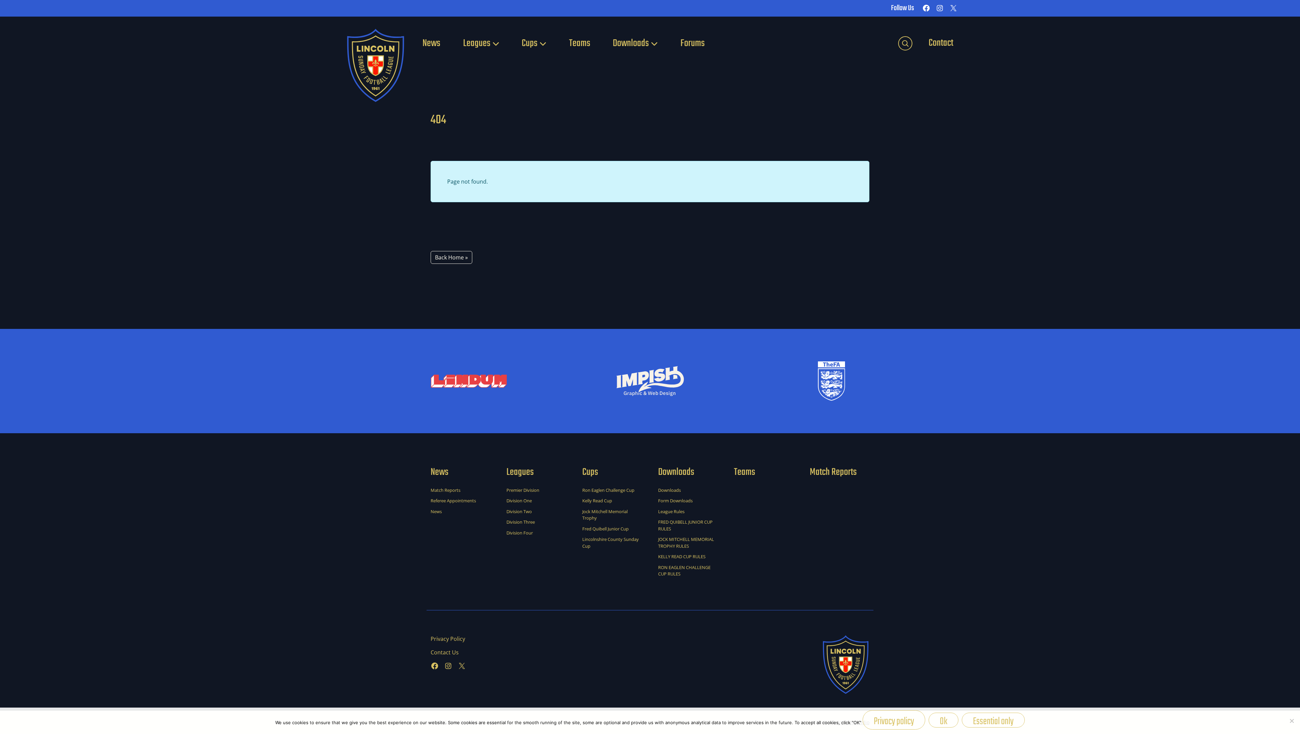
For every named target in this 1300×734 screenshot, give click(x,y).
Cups (530, 43)
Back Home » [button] (451, 257)
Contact (941, 43)
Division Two (519, 511)
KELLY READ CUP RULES (682, 556)
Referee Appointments (453, 501)
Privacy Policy (448, 639)
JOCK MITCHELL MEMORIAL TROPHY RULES (686, 542)
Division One (519, 501)
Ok (943, 721)
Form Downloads (675, 501)
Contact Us (445, 652)
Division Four (519, 533)
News (431, 43)
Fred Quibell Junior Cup (605, 529)
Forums (692, 43)
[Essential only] (1291, 720)
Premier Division (522, 490)
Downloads (631, 43)
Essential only (993, 721)
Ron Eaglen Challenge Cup (608, 490)
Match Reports (445, 490)
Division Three (520, 522)
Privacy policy (894, 721)
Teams (579, 43)
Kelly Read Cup (597, 501)
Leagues (477, 43)
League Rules (671, 511)
